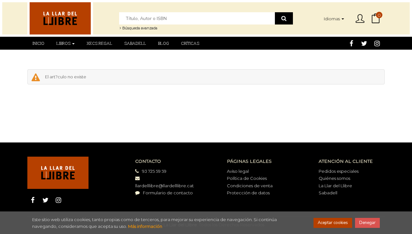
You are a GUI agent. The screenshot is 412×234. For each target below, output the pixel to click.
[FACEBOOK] (351, 43)
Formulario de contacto (168, 192)
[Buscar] (284, 18)
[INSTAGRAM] (377, 43)
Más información (145, 226)
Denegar (367, 223)
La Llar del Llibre (335, 185)
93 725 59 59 (154, 171)
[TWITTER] (364, 43)
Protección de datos (248, 192)
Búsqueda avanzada (139, 28)
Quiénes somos (334, 178)
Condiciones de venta (250, 185)
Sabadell (328, 192)
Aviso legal (238, 171)
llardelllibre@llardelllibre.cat (164, 185)
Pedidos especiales (339, 171)
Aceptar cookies (333, 223)
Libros (63, 43)
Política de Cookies (247, 178)
